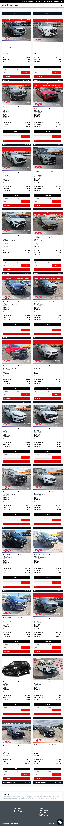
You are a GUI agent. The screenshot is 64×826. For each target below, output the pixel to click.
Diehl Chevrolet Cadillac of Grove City (9, 782)
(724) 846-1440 (27, 80)
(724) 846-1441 (27, 782)
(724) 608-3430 (44, 810)
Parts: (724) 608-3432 (41, 1)
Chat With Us (7, 76)
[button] (30, 29)
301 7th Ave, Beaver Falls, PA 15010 (56, 1)
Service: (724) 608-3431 (33, 1)
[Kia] (5, 5)
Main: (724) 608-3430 (25, 1)
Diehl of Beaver (6, 80)
